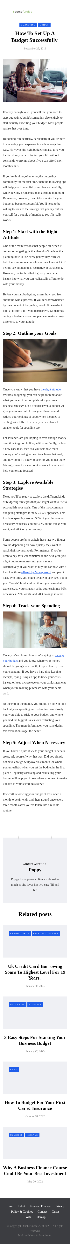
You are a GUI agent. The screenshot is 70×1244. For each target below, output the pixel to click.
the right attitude (51, 389)
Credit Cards (19, 933)
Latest (21, 1206)
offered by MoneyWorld (36, 572)
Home (9, 1206)
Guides (44, 25)
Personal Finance (46, 933)
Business (35, 1004)
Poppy (35, 869)
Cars (13, 1070)
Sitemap (41, 1217)
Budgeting (28, 25)
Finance (32, 1135)
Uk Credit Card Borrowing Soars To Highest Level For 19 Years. (35, 972)
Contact (42, 1211)
